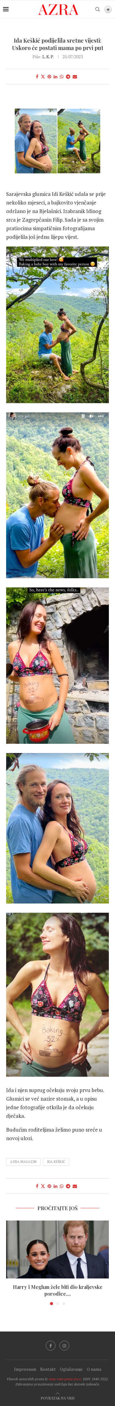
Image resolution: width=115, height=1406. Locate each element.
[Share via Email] (75, 76)
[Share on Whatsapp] (61, 76)
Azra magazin (23, 1162)
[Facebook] (51, 1346)
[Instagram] (64, 1346)
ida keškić (56, 1162)
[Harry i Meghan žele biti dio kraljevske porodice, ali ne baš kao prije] (57, 1249)
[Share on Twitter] (43, 76)
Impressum (25, 1369)
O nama (94, 1369)
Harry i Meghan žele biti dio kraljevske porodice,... (57, 1290)
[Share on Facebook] (37, 76)
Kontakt (48, 1369)
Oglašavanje (71, 1369)
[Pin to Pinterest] (49, 76)
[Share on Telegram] (68, 76)
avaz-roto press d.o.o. (65, 1379)
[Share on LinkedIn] (55, 76)
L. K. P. (47, 56)
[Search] (97, 9)
